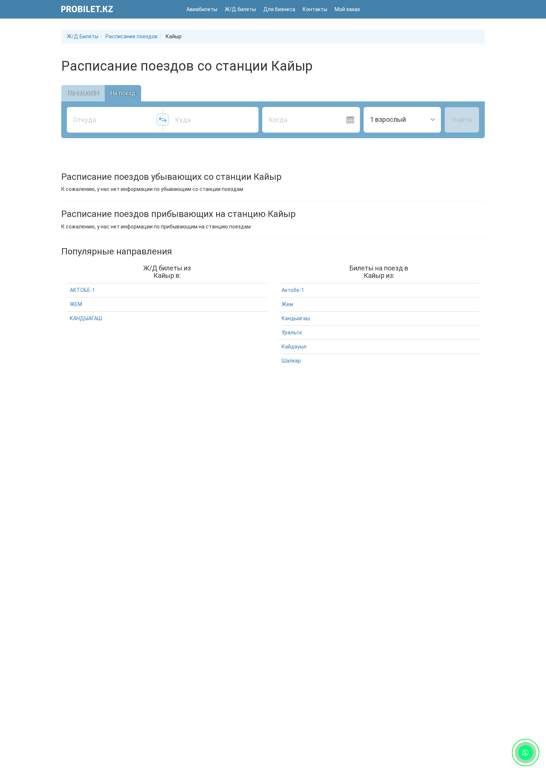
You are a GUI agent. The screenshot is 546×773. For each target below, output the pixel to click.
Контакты (315, 9)
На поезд (123, 93)
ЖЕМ (76, 304)
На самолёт (83, 93)
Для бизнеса (279, 9)
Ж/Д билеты (240, 9)
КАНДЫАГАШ (86, 318)
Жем (287, 304)
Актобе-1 (293, 290)
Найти (462, 120)
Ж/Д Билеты (82, 36)
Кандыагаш (296, 318)
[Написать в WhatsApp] (525, 752)
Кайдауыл (294, 347)
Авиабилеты (201, 9)
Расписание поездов (131, 36)
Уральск (292, 332)
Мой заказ (347, 9)
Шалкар (291, 361)
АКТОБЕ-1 (82, 290)
